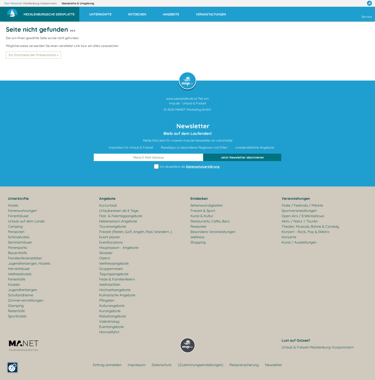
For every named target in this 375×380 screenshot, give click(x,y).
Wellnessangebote (114, 263)
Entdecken (199, 198)
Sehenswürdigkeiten (206, 205)
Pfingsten (106, 300)
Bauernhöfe (17, 253)
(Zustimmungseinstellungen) (200, 365)
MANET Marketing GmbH (193, 109)
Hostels (14, 284)
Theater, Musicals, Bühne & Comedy (310, 226)
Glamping (16, 305)
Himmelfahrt (109, 332)
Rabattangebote (112, 316)
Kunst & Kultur (201, 216)
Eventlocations (111, 242)
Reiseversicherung (244, 365)
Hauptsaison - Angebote (118, 247)
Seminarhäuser (20, 242)
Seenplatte (78, 3)
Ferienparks (17, 247)
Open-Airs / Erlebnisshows (303, 216)
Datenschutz (162, 365)
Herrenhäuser (19, 268)
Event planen (109, 237)
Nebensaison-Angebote (118, 221)
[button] (51, 12)
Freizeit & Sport (202, 210)
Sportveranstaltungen (299, 210)
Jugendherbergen (22, 290)
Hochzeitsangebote (114, 290)
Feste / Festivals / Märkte (302, 205)
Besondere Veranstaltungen (212, 231)
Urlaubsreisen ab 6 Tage (118, 210)
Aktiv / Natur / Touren (300, 221)
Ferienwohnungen (22, 210)
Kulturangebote (111, 305)
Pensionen (16, 231)
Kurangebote (110, 311)
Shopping (198, 242)
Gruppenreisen (111, 268)
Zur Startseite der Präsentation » (33, 55)
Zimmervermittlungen (25, 300)
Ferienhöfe (16, 279)
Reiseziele (198, 226)
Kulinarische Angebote (117, 295)
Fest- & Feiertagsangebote (120, 216)
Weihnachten (109, 284)
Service (367, 17)
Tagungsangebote (114, 274)
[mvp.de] (369, 3)
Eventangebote (111, 326)
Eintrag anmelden (107, 365)
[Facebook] (352, 3)
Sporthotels (17, 316)
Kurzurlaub (108, 205)
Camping (15, 226)
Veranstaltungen (296, 198)
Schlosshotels (18, 237)
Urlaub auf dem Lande (26, 221)
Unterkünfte (18, 198)
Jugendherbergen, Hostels (29, 263)
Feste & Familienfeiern (117, 279)
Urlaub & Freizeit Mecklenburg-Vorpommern (318, 347)
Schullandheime (20, 295)
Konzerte (289, 237)
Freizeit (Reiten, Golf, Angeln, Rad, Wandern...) (135, 231)
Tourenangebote (112, 226)
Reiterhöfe (16, 311)
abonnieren (242, 157)
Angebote (107, 198)
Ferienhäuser (18, 216)
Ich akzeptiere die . (189, 166)
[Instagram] (361, 3)
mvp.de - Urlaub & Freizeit (187, 103)
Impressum (137, 365)
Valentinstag (109, 321)
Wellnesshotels (19, 274)
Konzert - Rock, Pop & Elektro (305, 231)
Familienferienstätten (25, 258)
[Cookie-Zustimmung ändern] (12, 367)
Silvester (106, 253)
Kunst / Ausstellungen (299, 242)
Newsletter (273, 365)
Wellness (197, 237)
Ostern (104, 258)
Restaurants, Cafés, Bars (209, 221)
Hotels (13, 205)
